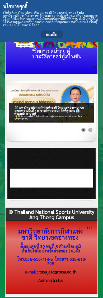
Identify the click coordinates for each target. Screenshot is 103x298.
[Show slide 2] (90, 130)
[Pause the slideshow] (77, 103)
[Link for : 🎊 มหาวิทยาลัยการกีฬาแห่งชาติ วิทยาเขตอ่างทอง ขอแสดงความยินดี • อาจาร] (51, 103)
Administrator (50, 280)
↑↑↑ (89, 226)
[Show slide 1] (83, 130)
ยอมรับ (51, 34)
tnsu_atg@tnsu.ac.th (58, 271)
